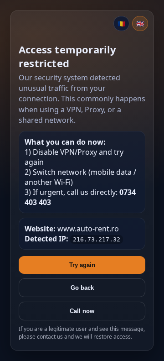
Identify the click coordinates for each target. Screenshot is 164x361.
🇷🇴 (121, 23)
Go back (82, 287)
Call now (82, 311)
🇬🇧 (140, 23)
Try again (82, 265)
